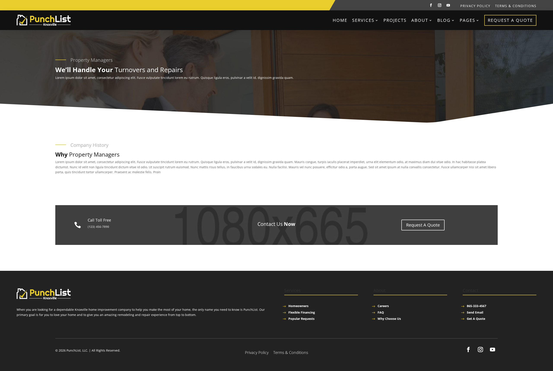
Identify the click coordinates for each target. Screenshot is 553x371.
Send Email (475, 312)
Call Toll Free (99, 220)
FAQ (381, 312)
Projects (395, 20)
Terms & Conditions (515, 6)
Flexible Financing (301, 312)
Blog (444, 20)
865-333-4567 (476, 306)
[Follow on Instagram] (439, 5)
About (419, 20)
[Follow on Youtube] (448, 5)
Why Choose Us (389, 319)
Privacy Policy (475, 6)
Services (363, 20)
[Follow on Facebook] (430, 5)
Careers (383, 306)
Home (340, 20)
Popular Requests (301, 319)
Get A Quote (476, 319)
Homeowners (298, 306)
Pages (467, 20)
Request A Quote (510, 20)
